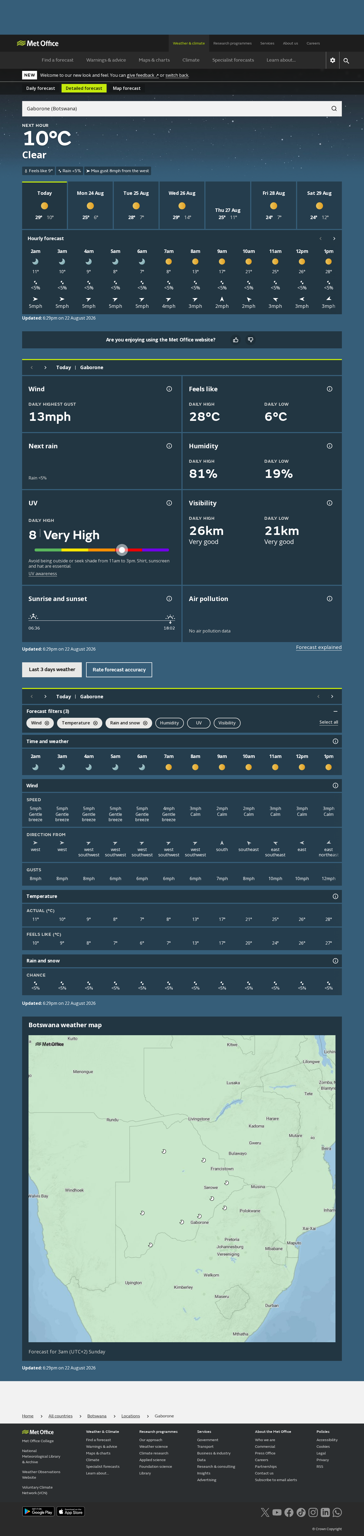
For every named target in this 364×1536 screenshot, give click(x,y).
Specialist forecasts (233, 60)
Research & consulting (216, 1466)
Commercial (265, 1446)
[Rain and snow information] (335, 960)
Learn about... (281, 60)
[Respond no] (250, 339)
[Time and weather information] (335, 741)
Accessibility (327, 1440)
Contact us (264, 1473)
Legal (321, 1453)
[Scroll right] (334, 238)
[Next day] (45, 367)
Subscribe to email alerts (276, 1480)
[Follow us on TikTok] (301, 1512)
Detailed (84, 88)
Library (145, 1473)
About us (290, 43)
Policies (323, 1431)
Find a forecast (58, 60)
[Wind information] (335, 785)
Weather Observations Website (41, 1475)
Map (127, 88)
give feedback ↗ (143, 75)
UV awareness (43, 573)
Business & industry (213, 1453)
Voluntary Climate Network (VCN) (37, 1490)
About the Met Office (273, 1431)
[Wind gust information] (168, 388)
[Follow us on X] (265, 1512)
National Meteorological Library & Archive (41, 1456)
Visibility (227, 723)
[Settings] (332, 60)
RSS (320, 1466)
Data (201, 1460)
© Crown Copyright (327, 1529)
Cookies (323, 1446)
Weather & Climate (102, 1431)
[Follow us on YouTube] (277, 1512)
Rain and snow (123, 723)
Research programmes (232, 43)
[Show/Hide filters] (335, 711)
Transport (205, 1446)
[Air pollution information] (329, 598)
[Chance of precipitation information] (168, 446)
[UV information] (168, 503)
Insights (204, 1473)
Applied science (152, 1460)
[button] (164, 1151)
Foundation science (155, 1466)
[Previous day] (31, 367)
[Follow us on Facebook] (289, 1512)
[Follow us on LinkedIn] (325, 1512)
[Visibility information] (329, 503)
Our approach (150, 1440)
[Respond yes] (235, 339)
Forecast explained (319, 647)
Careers (313, 43)
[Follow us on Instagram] (313, 1512)
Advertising (206, 1480)
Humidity (169, 723)
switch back (176, 75)
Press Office (265, 1453)
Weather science (153, 1446)
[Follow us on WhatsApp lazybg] (337, 1512)
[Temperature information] (335, 896)
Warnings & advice (106, 60)
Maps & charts (154, 60)
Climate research (153, 1453)
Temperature (73, 723)
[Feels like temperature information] (329, 388)
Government (208, 1440)
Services (267, 43)
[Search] (331, 106)
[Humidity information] (329, 446)
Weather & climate (189, 43)
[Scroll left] (320, 238)
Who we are (265, 1440)
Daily (40, 88)
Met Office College (38, 1441)
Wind (34, 723)
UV (199, 723)
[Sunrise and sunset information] (168, 598)
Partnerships (266, 1466)
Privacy (323, 1460)
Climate (191, 60)
